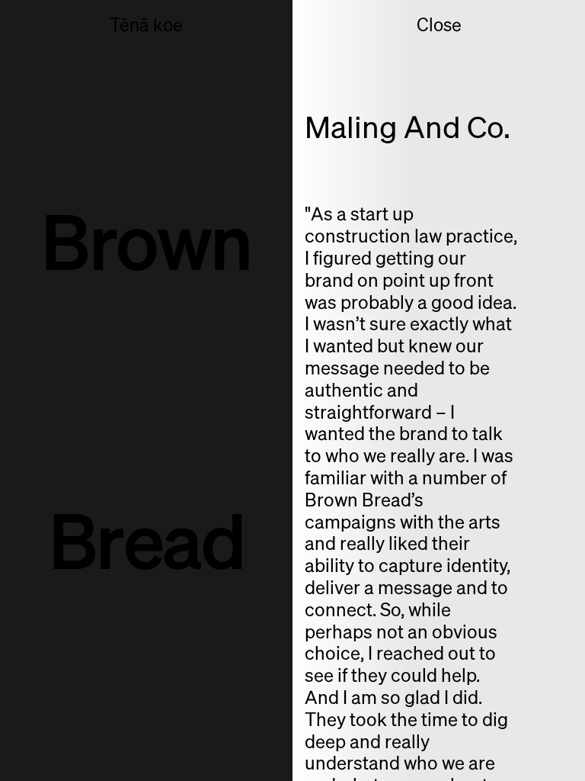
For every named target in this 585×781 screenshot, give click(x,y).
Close (439, 25)
